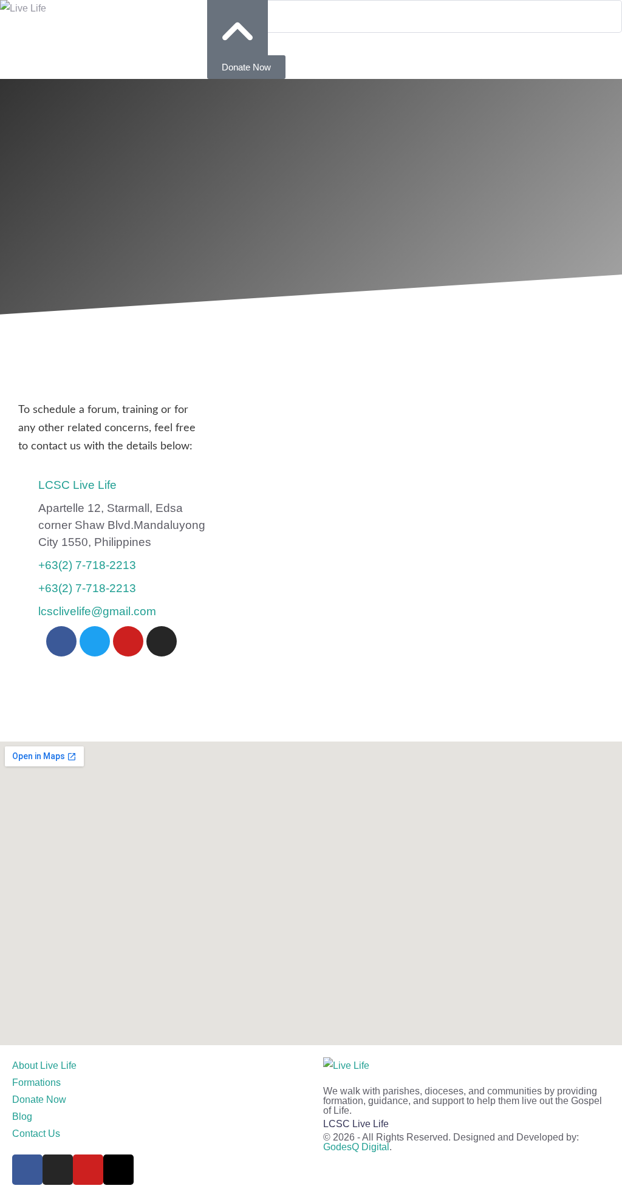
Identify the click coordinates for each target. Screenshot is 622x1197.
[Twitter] (95, 641)
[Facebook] (61, 641)
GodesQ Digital (356, 1147)
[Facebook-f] (27, 1169)
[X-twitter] (118, 1169)
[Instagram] (161, 641)
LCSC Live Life (356, 1124)
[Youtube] (128, 641)
